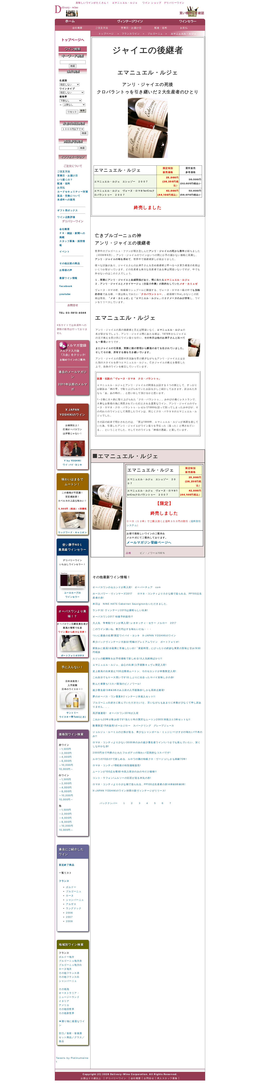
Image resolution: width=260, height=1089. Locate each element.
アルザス (71, 904)
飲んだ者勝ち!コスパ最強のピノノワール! (117, 683)
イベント (64, 251)
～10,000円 (66, 765)
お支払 (61, 187)
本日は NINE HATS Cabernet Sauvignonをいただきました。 (131, 603)
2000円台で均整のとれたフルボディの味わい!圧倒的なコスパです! (132, 752)
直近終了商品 (66, 864)
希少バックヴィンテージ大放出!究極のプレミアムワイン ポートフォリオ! (136, 641)
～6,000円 (65, 760)
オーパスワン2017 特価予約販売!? (113, 616)
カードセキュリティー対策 (72, 191)
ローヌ (70, 895)
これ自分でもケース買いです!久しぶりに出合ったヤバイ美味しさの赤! (133, 677)
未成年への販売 (66, 199)
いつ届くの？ (65, 179)
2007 (69, 916)
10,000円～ (66, 769)
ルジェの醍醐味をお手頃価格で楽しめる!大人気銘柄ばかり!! (127, 658)
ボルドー (71, 887)
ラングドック (73, 908)
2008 (69, 921)
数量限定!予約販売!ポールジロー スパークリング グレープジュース (133, 725)
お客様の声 (65, 270)
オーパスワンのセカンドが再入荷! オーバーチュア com (127, 587)
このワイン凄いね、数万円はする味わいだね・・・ (122, 629)
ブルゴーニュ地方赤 (70, 960)
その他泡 (64, 989)
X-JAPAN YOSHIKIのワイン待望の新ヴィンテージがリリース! (129, 790)
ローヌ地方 (65, 968)
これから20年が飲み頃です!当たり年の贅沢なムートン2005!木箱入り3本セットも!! (141, 719)
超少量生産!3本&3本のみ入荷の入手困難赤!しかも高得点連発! (129, 690)
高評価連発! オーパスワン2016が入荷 (115, 713)
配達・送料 (63, 183)
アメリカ (64, 1005)
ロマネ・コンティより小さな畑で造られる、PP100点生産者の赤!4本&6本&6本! (139, 784)
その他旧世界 (66, 1009)
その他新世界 (66, 1013)
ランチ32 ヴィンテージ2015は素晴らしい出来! (120, 610)
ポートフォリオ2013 (72, 655)
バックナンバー (109, 803)
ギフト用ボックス (67, 210)
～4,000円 (65, 756)
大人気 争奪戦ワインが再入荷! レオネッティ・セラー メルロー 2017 (134, 622)
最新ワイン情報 (68, 278)
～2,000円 (65, 753)
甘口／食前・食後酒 (70, 1033)
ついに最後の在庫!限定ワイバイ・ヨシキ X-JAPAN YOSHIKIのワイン (134, 635)
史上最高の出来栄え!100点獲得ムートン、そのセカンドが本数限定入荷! (134, 671)
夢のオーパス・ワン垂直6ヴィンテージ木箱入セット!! (124, 696)
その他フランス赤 (69, 972)
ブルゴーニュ (73, 891)
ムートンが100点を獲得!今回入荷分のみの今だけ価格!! (125, 771)
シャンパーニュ (75, 899)
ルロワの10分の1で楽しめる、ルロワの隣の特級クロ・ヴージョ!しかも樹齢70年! (140, 759)
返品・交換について (68, 195)
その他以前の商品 (69, 263)
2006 (69, 912)
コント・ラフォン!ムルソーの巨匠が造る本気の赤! (122, 777)
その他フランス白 (69, 976)
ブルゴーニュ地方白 (70, 964)
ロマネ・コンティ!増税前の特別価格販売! (117, 765)
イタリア (64, 1001)
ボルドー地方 (66, 956)
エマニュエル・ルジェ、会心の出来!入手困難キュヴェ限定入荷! (129, 664)
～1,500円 (65, 748)
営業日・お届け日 (67, 175)
